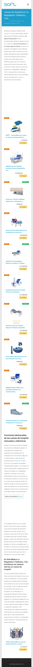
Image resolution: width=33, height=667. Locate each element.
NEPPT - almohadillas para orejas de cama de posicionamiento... (16, 136)
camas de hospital (9, 33)
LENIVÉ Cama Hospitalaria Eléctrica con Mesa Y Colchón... (16, 262)
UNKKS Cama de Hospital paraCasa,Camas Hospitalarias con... (15, 168)
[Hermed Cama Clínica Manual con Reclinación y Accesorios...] (16, 221)
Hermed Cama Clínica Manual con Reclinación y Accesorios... (16, 231)
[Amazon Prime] (25, 173)
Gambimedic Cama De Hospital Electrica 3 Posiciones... (15, 291)
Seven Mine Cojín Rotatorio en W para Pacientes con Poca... (16, 357)
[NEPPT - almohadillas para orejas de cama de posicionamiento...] (16, 126)
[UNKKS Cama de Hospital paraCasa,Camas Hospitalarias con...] (16, 157)
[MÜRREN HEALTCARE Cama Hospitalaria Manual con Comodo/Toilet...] (16, 379)
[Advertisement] (16, 99)
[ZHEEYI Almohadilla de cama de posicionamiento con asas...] (16, 633)
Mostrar (20, 496)
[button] (28, 4)
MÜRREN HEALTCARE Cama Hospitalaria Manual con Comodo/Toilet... (14, 389)
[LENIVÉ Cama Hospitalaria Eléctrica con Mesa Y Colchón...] (16, 252)
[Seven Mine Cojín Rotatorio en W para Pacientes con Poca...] (16, 348)
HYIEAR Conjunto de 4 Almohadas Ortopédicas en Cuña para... (16, 421)
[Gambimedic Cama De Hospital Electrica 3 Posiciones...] (16, 282)
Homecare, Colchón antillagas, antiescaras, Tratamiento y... (15, 200)
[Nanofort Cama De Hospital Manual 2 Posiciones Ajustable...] (16, 312)
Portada (6, 21)
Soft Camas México (14, 664)
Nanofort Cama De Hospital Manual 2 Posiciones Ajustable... (16, 326)
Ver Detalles (23, 143)
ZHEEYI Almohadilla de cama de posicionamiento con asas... (16, 643)
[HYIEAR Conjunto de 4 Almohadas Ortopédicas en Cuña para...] (16, 412)
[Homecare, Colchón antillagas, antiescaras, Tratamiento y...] (16, 190)
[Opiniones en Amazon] (16, 321)
